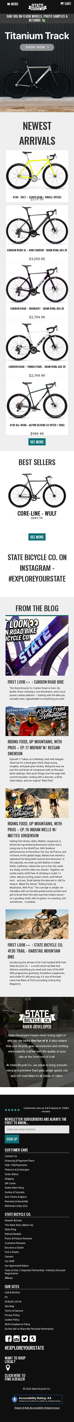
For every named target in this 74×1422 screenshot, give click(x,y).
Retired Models (13, 1234)
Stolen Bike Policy (14, 1187)
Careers (9, 1256)
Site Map (9, 1306)
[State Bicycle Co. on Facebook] (8, 1341)
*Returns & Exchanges (17, 1169)
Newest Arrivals (13, 1220)
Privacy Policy (12, 1315)
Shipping (9, 1178)
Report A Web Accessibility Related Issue (37, 1408)
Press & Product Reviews (18, 1238)
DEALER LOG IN (13, 1301)
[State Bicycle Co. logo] (37, 7)
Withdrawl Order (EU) (16, 1206)
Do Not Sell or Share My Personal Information (29, 1329)
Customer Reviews (15, 1243)
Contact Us (11, 1156)
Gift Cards (10, 1183)
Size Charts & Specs (16, 1197)
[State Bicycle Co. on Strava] (33, 1341)
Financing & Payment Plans (19, 1160)
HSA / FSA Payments (16, 1165)
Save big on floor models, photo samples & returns (37, 18)
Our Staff (9, 1261)
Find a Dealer (12, 1252)
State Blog (10, 1229)
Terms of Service (14, 1310)
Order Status (12, 1174)
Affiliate (9, 1278)
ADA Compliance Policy (17, 1324)
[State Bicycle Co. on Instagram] (16, 1341)
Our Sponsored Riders (17, 1265)
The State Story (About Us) (19, 1225)
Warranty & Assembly (16, 1201)
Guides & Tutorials (14, 1192)
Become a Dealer (14, 1247)
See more (37, 441)
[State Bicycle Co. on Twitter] (25, 1341)
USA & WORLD (12, 1292)
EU (6, 1297)
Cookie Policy (12, 1319)
